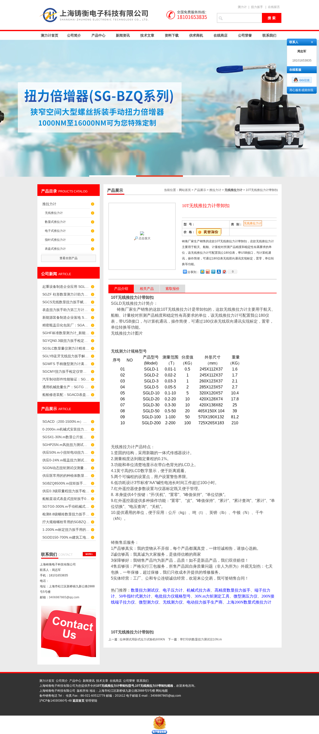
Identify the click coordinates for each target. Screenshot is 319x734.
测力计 (242, 7)
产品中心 (98, 35)
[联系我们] (89, 554)
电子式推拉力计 (55, 231)
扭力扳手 (257, 7)
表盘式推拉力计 (55, 248)
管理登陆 (91, 700)
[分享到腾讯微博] (213, 271)
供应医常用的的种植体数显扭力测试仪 (66, 476)
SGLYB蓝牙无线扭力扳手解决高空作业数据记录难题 (66, 356)
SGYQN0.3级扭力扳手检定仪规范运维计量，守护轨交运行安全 (66, 341)
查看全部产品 (69, 258)
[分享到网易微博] (224, 271)
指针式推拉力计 (55, 240)
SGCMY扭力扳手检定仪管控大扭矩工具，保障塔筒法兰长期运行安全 (66, 371)
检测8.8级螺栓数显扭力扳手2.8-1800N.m (66, 514)
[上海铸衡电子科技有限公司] (124, 15)
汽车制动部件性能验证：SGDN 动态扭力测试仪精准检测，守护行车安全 (66, 379)
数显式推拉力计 (55, 222)
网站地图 (162, 690)
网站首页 (185, 190)
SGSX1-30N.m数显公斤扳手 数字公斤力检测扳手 (66, 437)
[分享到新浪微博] (207, 271)
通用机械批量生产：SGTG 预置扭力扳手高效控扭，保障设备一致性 (66, 387)
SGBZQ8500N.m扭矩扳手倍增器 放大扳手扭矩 (66, 483)
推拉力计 (49, 204)
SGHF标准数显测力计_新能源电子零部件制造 (66, 333)
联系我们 (269, 35)
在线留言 (274, 7)
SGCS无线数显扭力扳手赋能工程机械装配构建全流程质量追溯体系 (66, 302)
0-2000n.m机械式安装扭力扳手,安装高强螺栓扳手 (66, 429)
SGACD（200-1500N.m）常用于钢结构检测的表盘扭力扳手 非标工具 (66, 422)
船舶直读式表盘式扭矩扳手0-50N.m (66, 499)
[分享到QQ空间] (202, 271)
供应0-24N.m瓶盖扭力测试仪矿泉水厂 (66, 460)
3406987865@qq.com (64, 597)
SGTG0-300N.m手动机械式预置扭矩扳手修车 (66, 506)
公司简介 (74, 35)
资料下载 (172, 35)
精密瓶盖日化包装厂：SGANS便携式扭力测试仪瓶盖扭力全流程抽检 (66, 325)
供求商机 (196, 35)
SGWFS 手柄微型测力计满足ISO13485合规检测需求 (66, 364)
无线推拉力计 (54, 213)
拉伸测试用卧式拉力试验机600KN (142, 639)
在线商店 (221, 35)
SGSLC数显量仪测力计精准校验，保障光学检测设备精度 (66, 348)
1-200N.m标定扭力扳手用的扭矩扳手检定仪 (66, 530)
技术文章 (147, 35)
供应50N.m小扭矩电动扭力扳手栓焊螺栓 (66, 452)
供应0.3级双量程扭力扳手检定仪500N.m (66, 491)
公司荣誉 (245, 35)
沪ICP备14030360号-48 (55, 700)
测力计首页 (49, 35)
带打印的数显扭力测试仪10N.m (201, 639)
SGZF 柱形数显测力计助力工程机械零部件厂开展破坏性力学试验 (66, 294)
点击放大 (144, 238)
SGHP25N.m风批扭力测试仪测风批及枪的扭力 (66, 445)
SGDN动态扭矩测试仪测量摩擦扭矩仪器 (66, 468)
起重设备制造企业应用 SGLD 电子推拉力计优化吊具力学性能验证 (66, 287)
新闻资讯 (123, 35)
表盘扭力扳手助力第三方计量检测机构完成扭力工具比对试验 (66, 310)
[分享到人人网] (218, 271)
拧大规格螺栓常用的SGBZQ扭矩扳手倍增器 (66, 522)
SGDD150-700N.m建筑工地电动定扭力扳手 (66, 537)
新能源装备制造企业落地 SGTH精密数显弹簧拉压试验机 (66, 317)
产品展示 (200, 190)
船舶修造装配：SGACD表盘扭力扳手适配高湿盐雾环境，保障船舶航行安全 (66, 395)
